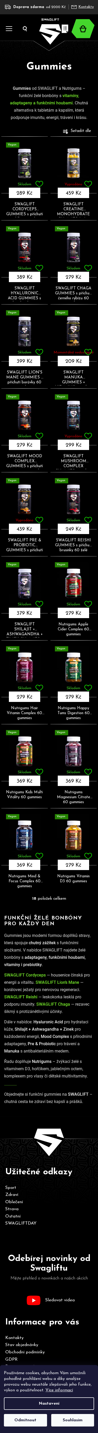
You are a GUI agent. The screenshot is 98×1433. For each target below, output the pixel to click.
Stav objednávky (21, 1345)
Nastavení (49, 1404)
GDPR (11, 1359)
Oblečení (14, 1202)
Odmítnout (25, 1420)
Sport (10, 1187)
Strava (12, 1209)
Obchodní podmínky (25, 1352)
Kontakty (86, 7)
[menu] (7, 22)
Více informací (59, 1390)
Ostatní (13, 1216)
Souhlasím (73, 1420)
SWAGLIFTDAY (21, 1223)
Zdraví (11, 1195)
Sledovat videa (60, 1300)
